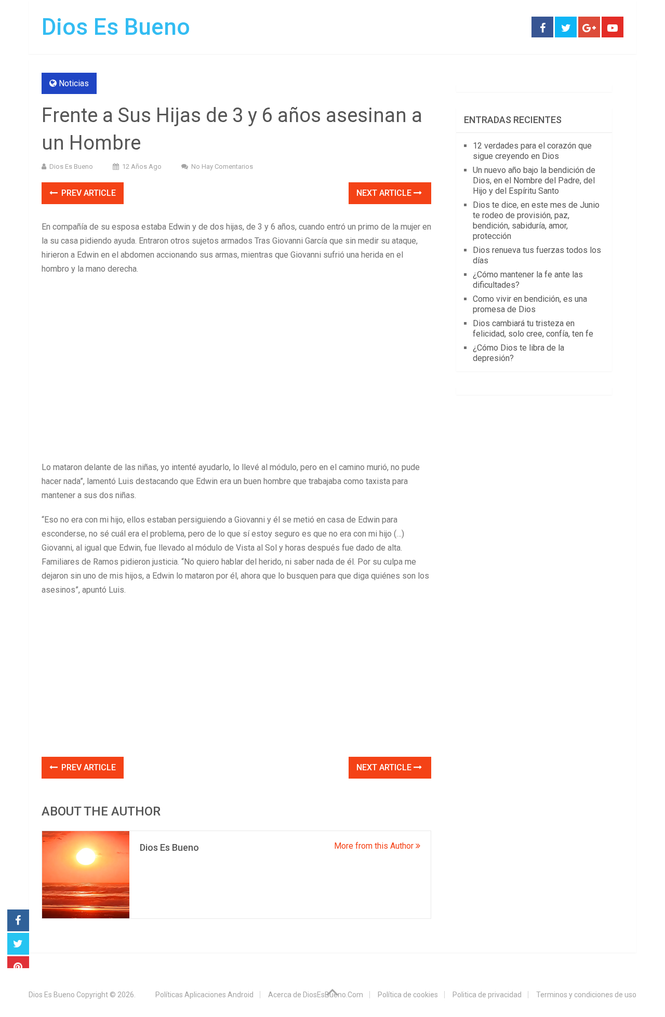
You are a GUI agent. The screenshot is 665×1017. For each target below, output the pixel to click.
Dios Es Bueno (116, 27)
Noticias (74, 83)
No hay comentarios (222, 166)
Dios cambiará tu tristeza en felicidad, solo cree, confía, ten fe (533, 328)
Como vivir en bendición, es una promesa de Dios (530, 304)
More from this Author (375, 846)
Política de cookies (408, 995)
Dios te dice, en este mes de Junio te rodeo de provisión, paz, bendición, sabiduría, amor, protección (536, 220)
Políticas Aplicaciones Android (204, 995)
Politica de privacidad (487, 995)
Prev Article (87, 193)
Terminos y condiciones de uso (586, 995)
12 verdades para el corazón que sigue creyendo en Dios (532, 151)
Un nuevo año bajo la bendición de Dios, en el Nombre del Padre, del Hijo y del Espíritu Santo (534, 180)
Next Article (385, 193)
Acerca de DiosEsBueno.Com (315, 995)
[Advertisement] (236, 359)
